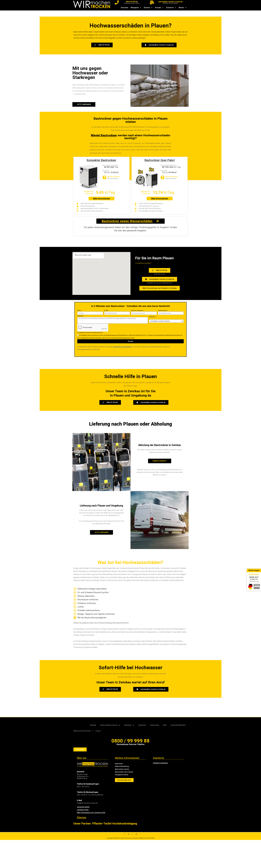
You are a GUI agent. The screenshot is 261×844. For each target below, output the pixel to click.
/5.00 (254, 579)
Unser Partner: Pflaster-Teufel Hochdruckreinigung (105, 823)
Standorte (170, 8)
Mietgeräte (135, 8)
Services (147, 8)
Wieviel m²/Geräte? (113, 176)
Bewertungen (253, 570)
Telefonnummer (162, 310)
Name (79, 310)
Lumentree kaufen (83, 807)
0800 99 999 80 (132, 2)
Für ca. (111, 172)
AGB (164, 725)
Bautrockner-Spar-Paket (159, 160)
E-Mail (106, 310)
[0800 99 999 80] (117, 2)
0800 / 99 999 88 (130, 741)
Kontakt (158, 8)
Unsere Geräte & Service (109, 725)
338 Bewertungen (254, 581)
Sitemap (93, 725)
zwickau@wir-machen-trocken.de (170, 2)
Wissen (181, 8)
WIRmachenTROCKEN (82, 731)
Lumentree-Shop (83, 810)
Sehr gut (254, 577)
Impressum (142, 725)
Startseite (124, 8)
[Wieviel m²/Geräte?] (104, 177)
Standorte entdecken (160, 763)
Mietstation (152, 316)
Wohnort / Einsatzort (137, 310)
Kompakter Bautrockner (101, 160)
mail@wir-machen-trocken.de (87, 803)
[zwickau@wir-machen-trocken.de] (152, 2)
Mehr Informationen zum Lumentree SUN (91, 813)
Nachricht (80, 316)
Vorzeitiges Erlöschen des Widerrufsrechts (90, 332)
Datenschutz (154, 725)
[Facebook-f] (125, 834)
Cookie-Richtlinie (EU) (178, 725)
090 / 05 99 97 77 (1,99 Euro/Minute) (90, 795)
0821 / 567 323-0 (83, 787)
